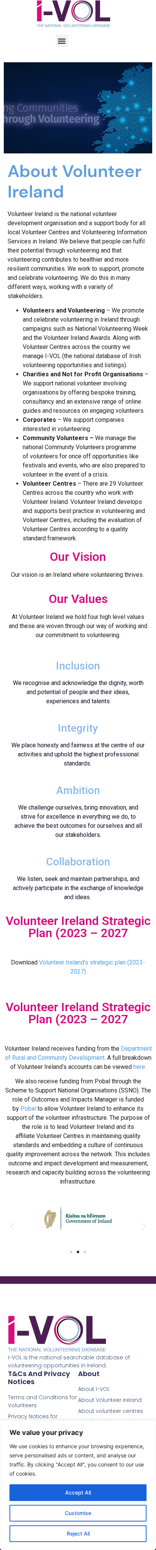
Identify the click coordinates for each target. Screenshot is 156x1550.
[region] (78, 1485)
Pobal (28, 1108)
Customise (78, 1513)
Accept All (78, 1492)
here (139, 1066)
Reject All (78, 1533)
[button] (62, 41)
